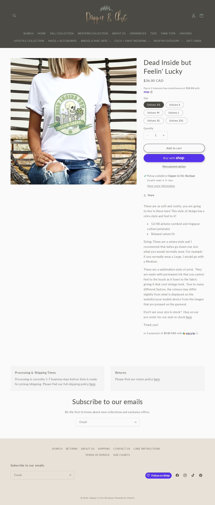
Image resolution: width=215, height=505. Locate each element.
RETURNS (72, 448)
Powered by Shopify (125, 498)
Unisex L (173, 112)
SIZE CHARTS (121, 454)
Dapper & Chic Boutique (101, 498)
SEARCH (57, 448)
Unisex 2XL (176, 120)
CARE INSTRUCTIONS (147, 448)
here (189, 317)
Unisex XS (153, 104)
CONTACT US (121, 448)
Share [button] (151, 195)
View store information (161, 185)
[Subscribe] (135, 422)
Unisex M (153, 112)
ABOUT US (87, 448)
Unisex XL (153, 120)
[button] (14, 16)
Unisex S (174, 104)
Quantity (148, 128)
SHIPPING (104, 448)
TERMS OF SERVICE (97, 454)
